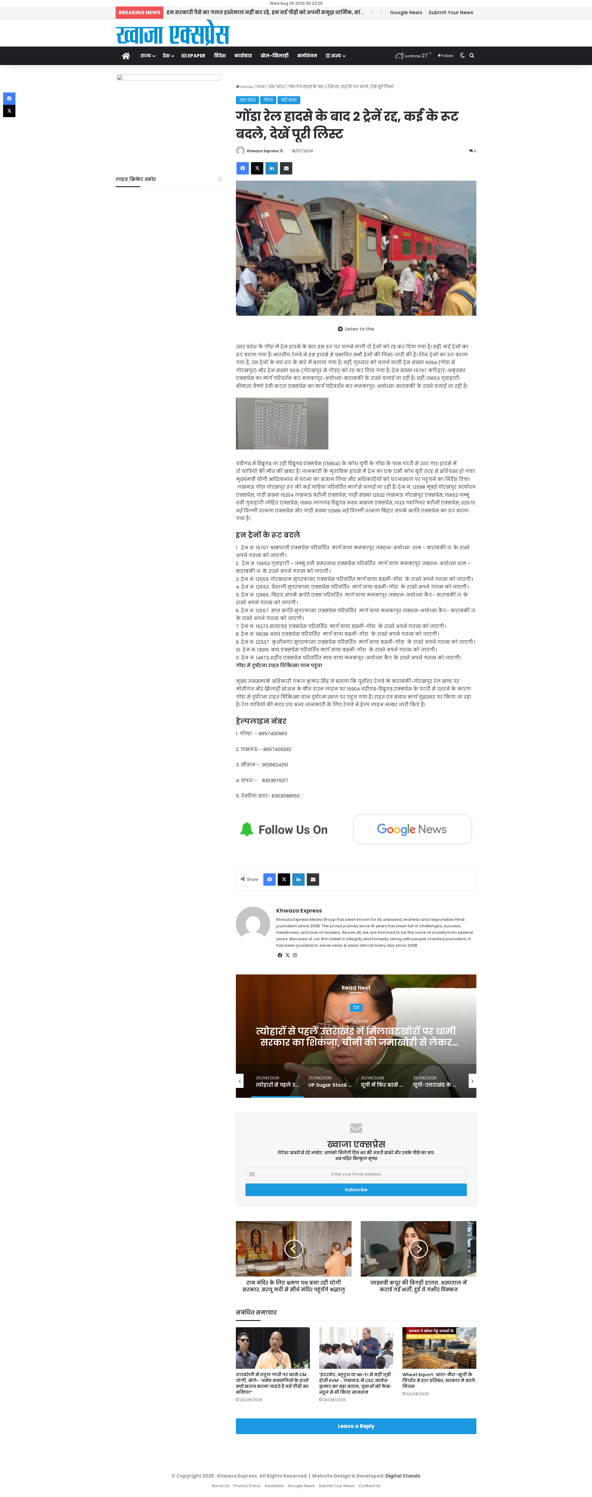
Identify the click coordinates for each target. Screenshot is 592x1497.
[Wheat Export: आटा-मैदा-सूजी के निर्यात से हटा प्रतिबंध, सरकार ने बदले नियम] (439, 1348)
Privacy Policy (247, 1486)
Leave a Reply (356, 1426)
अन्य (335, 55)
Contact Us (369, 1486)
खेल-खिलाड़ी (275, 55)
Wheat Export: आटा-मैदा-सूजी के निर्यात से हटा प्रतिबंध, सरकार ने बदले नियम (438, 1380)
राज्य (146, 55)
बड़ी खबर (289, 100)
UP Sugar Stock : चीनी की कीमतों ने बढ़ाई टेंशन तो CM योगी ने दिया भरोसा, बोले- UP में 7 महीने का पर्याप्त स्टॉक (356, 1042)
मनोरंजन (307, 55)
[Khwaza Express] (173, 32)
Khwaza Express (263, 151)
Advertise (274, 1486)
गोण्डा (268, 100)
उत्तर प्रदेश (276, 87)
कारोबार (243, 55)
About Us (220, 1486)
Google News (406, 12)
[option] (356, 1036)
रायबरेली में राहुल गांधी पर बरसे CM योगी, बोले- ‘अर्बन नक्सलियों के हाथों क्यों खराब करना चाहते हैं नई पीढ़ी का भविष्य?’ (272, 1383)
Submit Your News (451, 12)
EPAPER (196, 55)
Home (246, 87)
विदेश (220, 55)
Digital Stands (403, 1476)
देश (166, 55)
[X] (287, 955)
